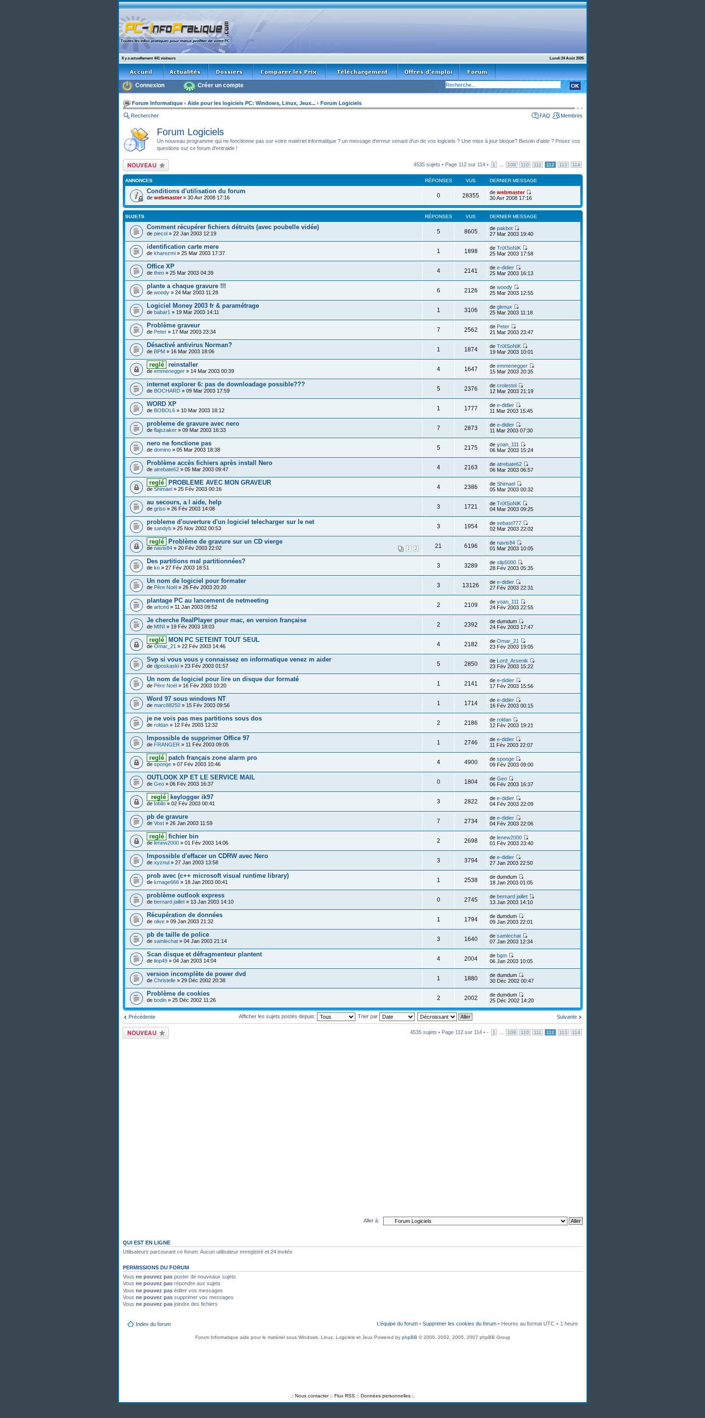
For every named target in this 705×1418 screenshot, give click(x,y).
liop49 (160, 961)
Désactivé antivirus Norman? (189, 345)
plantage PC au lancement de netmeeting (208, 600)
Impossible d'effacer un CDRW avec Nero (207, 856)
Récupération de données (185, 914)
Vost (159, 823)
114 (576, 164)
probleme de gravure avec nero (193, 423)
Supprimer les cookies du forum (459, 1323)
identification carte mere (183, 246)
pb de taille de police (178, 934)
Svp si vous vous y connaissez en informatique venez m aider (239, 659)
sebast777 (509, 523)
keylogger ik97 (180, 797)
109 (511, 164)
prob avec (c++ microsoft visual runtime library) (218, 875)
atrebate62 (166, 469)
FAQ (545, 115)
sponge (162, 764)
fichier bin (173, 836)
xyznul (161, 862)
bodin (160, 1000)
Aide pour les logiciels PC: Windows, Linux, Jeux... (252, 103)
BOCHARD (167, 391)
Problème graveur (173, 325)
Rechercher (145, 115)
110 (525, 164)
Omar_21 (165, 646)
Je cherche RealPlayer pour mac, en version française (226, 620)
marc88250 (167, 705)
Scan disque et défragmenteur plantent (204, 954)
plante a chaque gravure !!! (186, 286)
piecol (160, 233)
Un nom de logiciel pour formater (196, 580)
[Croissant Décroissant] (445, 1016)
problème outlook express (185, 895)
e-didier (505, 267)
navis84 (163, 548)
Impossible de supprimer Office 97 (198, 738)
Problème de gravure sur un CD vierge (214, 541)
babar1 (162, 312)
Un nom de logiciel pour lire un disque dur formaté (223, 679)
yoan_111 (508, 444)
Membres (572, 115)
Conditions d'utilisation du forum (196, 191)
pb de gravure (167, 816)
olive (159, 921)
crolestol (507, 385)
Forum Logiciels (341, 103)
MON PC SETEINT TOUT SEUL (203, 639)
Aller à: (371, 1220)
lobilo (159, 803)
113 (563, 164)
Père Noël (165, 587)
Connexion (149, 85)
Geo (159, 784)
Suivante (567, 1017)
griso (159, 508)
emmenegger (169, 371)
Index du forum (153, 1324)
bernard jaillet (169, 902)
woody (161, 292)
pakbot (505, 228)
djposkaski (166, 666)
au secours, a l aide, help (184, 502)
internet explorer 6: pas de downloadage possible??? (226, 384)
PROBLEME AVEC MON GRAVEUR (209, 482)
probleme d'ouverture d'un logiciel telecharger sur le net (230, 521)
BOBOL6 (164, 410)
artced (161, 607)
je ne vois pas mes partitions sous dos (204, 718)
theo (159, 273)
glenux (504, 307)
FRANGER (167, 744)
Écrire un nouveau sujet (144, 165)
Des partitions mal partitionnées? (196, 561)
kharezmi (165, 253)
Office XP (161, 266)
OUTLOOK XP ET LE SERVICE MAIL (201, 777)
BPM (159, 351)
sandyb (162, 528)
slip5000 (506, 562)
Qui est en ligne (146, 1242)
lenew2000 (166, 843)
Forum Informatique (157, 103)
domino (162, 450)
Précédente (142, 1017)
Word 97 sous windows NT (186, 698)
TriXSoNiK (509, 248)
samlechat (166, 941)
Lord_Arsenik (512, 660)
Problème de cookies (178, 993)
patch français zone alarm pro (202, 757)
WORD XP (161, 403)
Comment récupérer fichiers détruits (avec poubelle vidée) (233, 227)
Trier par (368, 1016)
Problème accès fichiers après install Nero (209, 462)
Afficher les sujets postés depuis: (278, 1016)
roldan (161, 725)
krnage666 (166, 882)
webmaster (168, 197)
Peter (160, 332)
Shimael (163, 489)
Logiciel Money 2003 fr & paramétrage (203, 305)
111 (537, 164)
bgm (502, 955)
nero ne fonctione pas (179, 443)
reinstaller (172, 364)
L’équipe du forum (397, 1323)
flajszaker (165, 430)
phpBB (409, 1337)
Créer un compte (221, 85)
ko (157, 567)
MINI (159, 626)
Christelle (165, 980)
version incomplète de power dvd (196, 973)
